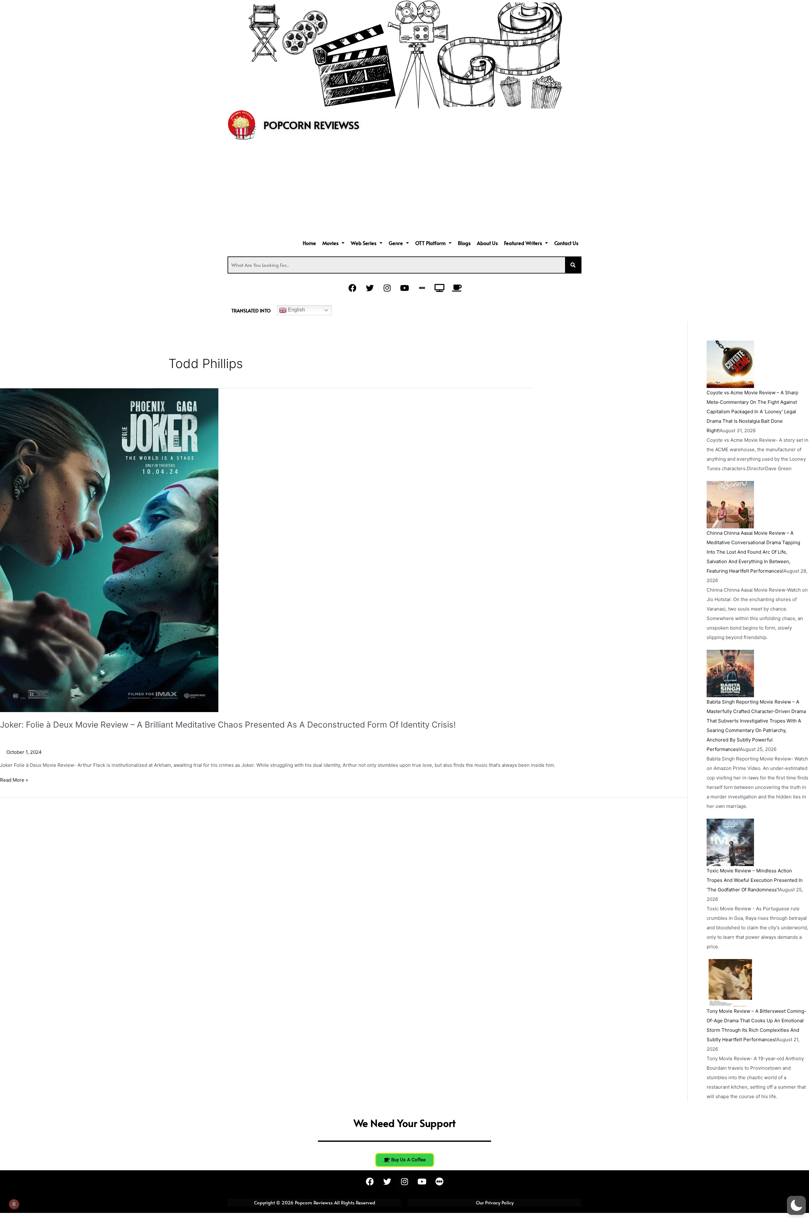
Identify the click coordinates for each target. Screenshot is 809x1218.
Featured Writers (523, 242)
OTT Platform (430, 242)
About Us (487, 242)
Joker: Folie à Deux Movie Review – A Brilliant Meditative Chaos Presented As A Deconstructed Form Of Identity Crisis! (228, 724)
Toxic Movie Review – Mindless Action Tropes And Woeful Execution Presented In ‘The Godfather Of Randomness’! (755, 880)
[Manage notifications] (14, 1204)
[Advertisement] (404, 190)
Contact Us (566, 242)
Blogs (464, 242)
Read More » (14, 779)
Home (309, 242)
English (296, 309)
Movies (330, 242)
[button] (333, 243)
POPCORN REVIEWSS (311, 125)
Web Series (363, 242)
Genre (396, 242)
